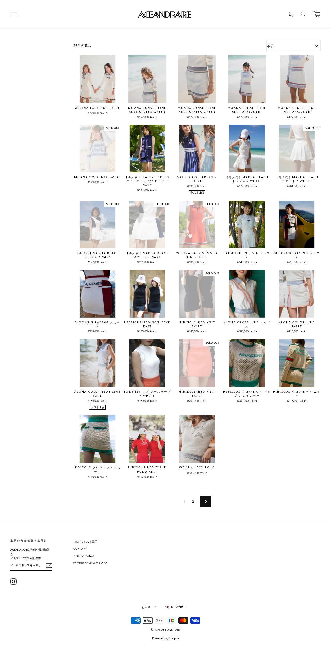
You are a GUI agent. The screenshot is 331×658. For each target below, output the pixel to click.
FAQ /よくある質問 (85, 541)
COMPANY (80, 548)
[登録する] (49, 565)
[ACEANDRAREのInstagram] (13, 581)
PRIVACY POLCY (83, 555)
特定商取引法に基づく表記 (90, 563)
